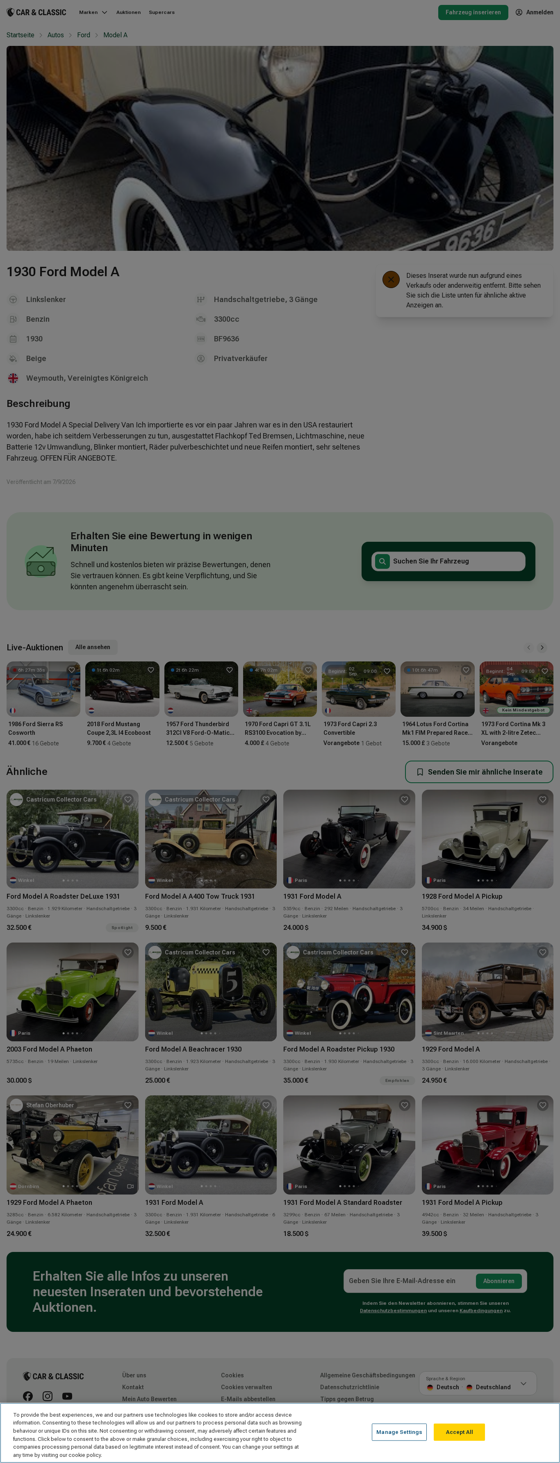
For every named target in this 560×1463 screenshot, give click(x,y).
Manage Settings (399, 1432)
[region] (280, 1433)
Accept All (459, 1432)
